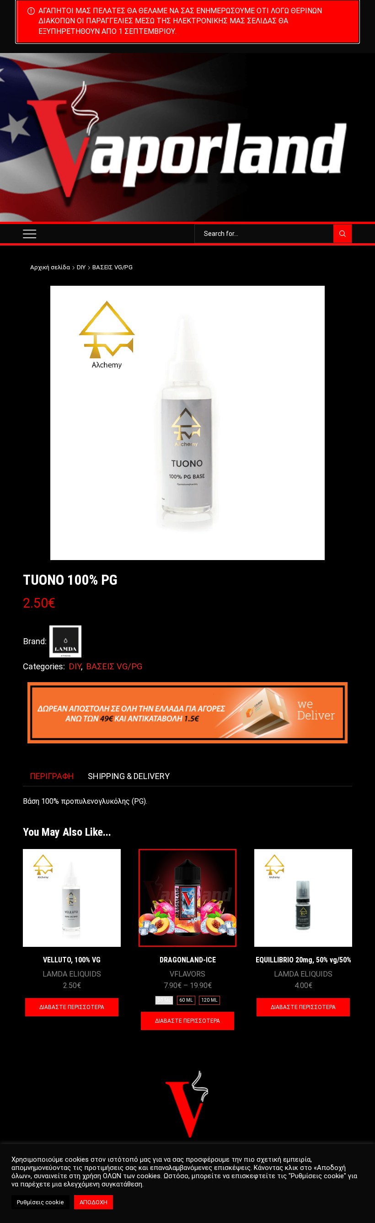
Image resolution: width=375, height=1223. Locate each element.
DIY (81, 267)
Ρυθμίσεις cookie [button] (40, 1202)
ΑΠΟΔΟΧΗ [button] (93, 1202)
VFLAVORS (187, 974)
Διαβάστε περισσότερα (71, 1007)
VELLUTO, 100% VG (72, 960)
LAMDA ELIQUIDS (72, 974)
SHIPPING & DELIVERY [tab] (129, 776)
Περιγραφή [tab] (52, 776)
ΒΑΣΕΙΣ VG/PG (112, 267)
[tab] (52, 776)
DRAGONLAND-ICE (188, 960)
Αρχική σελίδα (50, 267)
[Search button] (342, 233)
